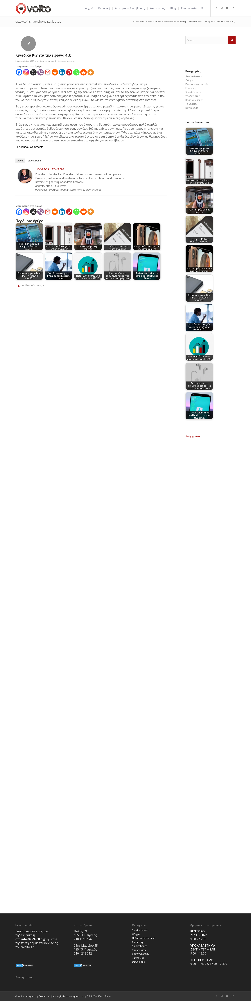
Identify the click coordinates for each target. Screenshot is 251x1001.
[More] (90, 72)
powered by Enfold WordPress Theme (93, 996)
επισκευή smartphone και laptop (38, 21)
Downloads (191, 107)
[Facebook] (19, 72)
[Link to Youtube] (227, 8)
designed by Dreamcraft (38, 996)
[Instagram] (26, 72)
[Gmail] (47, 72)
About (20, 160)
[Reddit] (83, 72)
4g (44, 285)
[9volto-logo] (33, 8)
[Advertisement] (210, 493)
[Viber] (40, 72)
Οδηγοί (189, 80)
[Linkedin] (62, 72)
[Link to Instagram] (222, 8)
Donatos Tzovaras (66, 61)
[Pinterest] (69, 72)
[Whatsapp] (76, 72)
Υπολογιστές (192, 96)
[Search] (202, 8)
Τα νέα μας (191, 103)
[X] (33, 72)
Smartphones (46, 61)
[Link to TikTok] (233, 8)
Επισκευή (190, 88)
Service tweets (193, 76)
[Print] (55, 72)
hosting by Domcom (62, 996)
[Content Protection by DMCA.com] (24, 966)
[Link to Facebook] (216, 8)
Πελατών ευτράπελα (197, 84)
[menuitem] (89, 8)
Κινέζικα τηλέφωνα (32, 285)
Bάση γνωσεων (193, 100)
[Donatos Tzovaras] (25, 182)
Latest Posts (35, 160)
